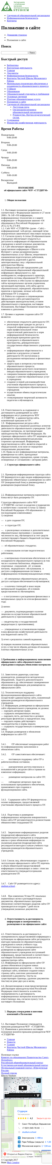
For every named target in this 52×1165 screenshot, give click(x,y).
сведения (17, 96)
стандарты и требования (28, 94)
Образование (13, 91)
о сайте (16, 102)
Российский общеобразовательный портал (22, 1062)
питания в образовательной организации (28, 110)
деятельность (19, 68)
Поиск (32, 53)
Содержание (13, 120)
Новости (11, 1042)
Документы (12, 73)
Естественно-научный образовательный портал (24, 1065)
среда (21, 107)
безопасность (22, 18)
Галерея (11, 1044)
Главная (11, 70)
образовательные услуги (23, 99)
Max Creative (13, 1162)
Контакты (12, 20)
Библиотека (12, 65)
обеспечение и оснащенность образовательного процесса (28, 84)
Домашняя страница (17, 35)
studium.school (8, 886)
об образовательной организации (28, 15)
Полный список (9, 1073)
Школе (11, 89)
